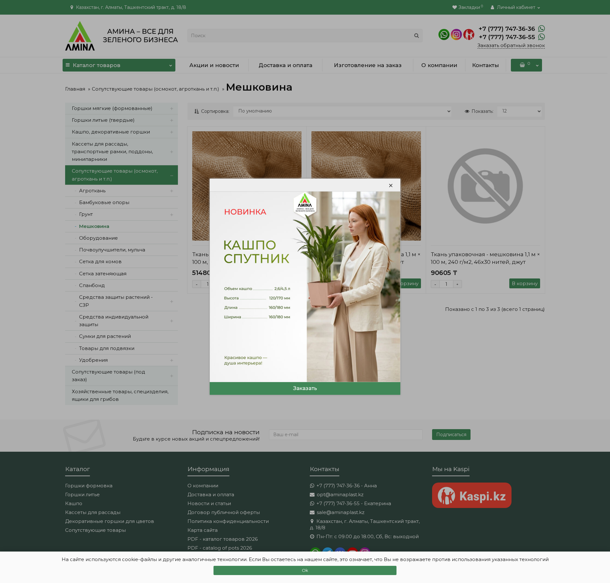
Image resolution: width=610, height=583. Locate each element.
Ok (305, 570)
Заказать (305, 388)
